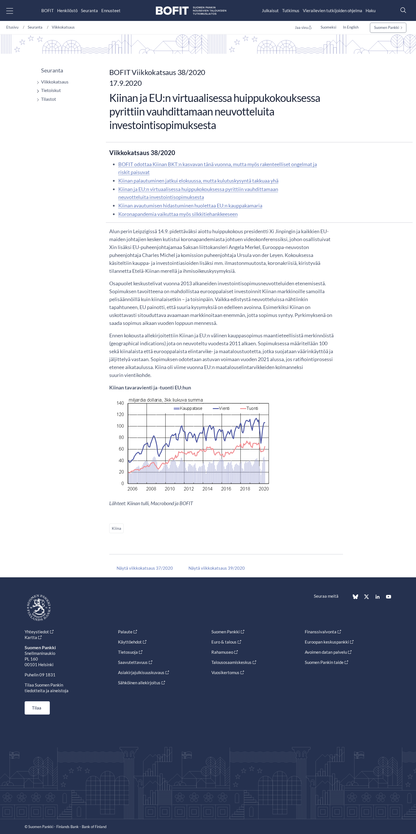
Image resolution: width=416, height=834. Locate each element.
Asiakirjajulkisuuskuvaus (141, 672)
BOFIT (47, 10)
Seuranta (89, 10)
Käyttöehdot (130, 641)
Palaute (125, 631)
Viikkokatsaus (63, 27)
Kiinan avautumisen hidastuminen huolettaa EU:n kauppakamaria (190, 205)
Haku (371, 10)
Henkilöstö (67, 10)
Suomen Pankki (386, 27)
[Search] (402, 10)
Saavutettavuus (133, 662)
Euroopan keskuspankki (327, 641)
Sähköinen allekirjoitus (139, 682)
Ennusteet (111, 10)
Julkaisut (270, 10)
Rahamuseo (222, 652)
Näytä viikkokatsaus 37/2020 (145, 568)
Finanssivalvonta (320, 631)
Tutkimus (290, 10)
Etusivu (12, 27)
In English (351, 27)
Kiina (116, 528)
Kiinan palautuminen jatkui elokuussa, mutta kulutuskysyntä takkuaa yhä (198, 180)
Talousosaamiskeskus (231, 662)
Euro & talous (224, 641)
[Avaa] (36, 82)
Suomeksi (328, 27)
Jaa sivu (301, 27)
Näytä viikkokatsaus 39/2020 (216, 568)
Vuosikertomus (225, 672)
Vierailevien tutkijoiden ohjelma (332, 10)
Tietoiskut (51, 90)
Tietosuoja (128, 652)
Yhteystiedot (37, 631)
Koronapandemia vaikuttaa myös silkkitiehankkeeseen (178, 214)
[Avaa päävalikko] (14, 10)
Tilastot (48, 99)
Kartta (31, 637)
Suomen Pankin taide (324, 662)
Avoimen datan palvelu (326, 652)
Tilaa (36, 707)
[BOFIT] (191, 10)
